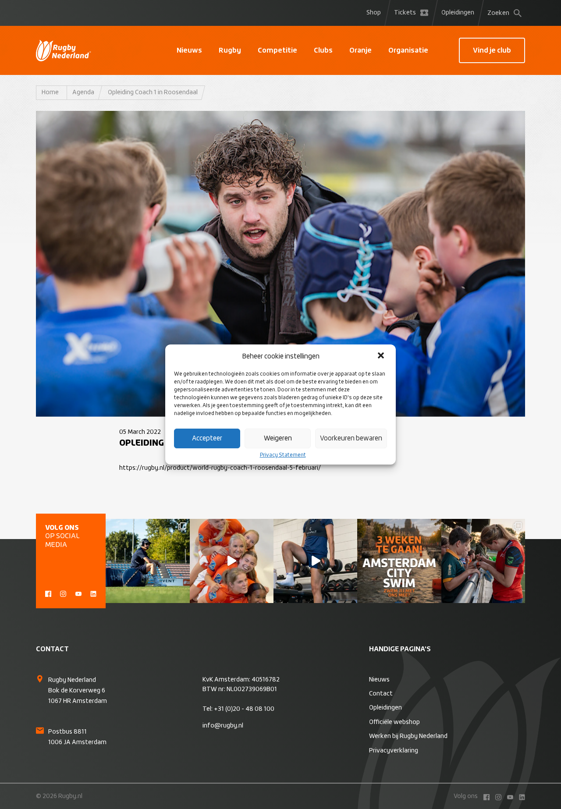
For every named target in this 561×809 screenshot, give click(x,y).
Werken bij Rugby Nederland (408, 736)
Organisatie (408, 50)
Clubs (323, 50)
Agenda (83, 92)
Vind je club (492, 50)
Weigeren (278, 438)
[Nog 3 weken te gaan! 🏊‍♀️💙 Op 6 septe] (399, 561)
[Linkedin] (93, 593)
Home (50, 92)
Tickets (405, 13)
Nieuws (189, 50)
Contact (381, 694)
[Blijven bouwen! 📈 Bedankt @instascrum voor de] (147, 561)
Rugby (230, 50)
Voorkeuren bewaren (351, 438)
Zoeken (498, 13)
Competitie (277, 50)
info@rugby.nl (222, 726)
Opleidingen (457, 13)
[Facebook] (48, 593)
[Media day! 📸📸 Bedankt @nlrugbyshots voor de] (231, 561)
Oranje (360, 50)
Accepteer (207, 438)
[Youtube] (78, 593)
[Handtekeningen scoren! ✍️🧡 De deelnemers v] (483, 561)
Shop (373, 13)
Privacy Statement (283, 455)
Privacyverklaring (393, 751)
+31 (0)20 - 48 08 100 (244, 709)
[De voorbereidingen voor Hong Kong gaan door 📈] (315, 561)
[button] (381, 356)
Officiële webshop (394, 722)
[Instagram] (63, 593)
